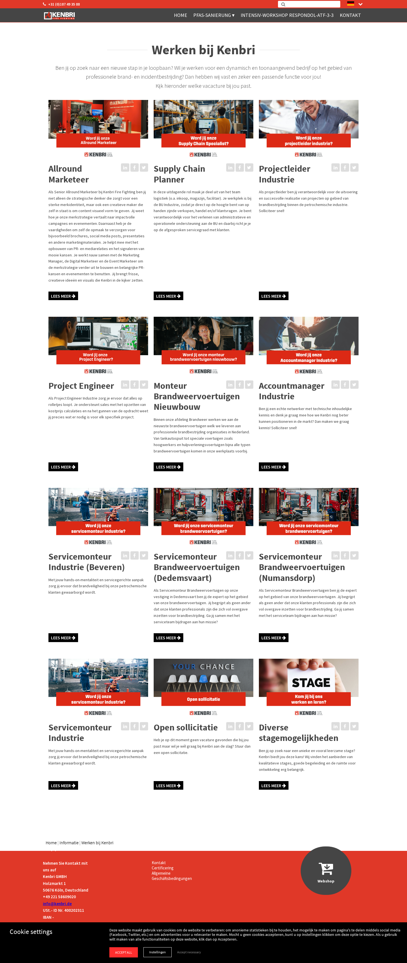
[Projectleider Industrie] (309, 160)
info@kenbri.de (57, 903)
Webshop (326, 881)
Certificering (163, 868)
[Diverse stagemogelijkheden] (309, 719)
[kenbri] (60, 15)
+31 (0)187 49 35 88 (64, 4)
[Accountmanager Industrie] (309, 377)
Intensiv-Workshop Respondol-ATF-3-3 (287, 15)
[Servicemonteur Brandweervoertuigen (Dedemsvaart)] (203, 548)
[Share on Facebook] (134, 167)
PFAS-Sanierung (212, 15)
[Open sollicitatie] (203, 719)
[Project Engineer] (98, 377)
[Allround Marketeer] (98, 160)
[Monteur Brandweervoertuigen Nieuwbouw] (203, 377)
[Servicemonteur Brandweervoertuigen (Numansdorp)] (309, 548)
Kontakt (350, 15)
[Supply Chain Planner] (203, 160)
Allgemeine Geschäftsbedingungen (172, 876)
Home (180, 15)
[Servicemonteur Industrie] (98, 719)
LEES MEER (61, 296)
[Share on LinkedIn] (125, 167)
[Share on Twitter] (144, 167)
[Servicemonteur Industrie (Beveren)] (98, 548)
